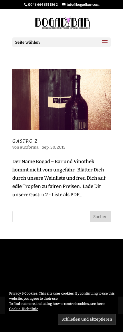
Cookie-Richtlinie (23, 309)
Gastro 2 (25, 141)
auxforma (29, 147)
